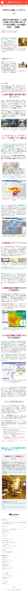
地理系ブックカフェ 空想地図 (9, 40)
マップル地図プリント (6, 544)
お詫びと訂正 (4, 526)
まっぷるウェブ (5, 534)
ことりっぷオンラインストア (7, 538)
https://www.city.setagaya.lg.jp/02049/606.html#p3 (14, 268)
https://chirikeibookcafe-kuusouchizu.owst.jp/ (14, 472)
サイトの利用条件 (5, 573)
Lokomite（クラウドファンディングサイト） (10, 546)
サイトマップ (4, 579)
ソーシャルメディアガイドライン (8, 575)
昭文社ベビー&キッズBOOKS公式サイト (9, 542)
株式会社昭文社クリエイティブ (7, 561)
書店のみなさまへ (5, 519)
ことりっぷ (4, 536)
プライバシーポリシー (6, 572)
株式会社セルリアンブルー (7, 568)
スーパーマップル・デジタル (7, 548)
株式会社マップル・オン (6, 563)
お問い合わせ (4, 583)
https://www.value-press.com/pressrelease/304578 (13, 503)
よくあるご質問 (5, 581)
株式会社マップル (5, 559)
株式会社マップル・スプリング (7, 566)
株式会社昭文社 (5, 557)
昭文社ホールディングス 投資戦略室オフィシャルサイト (12, 529)
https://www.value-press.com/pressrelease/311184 (13, 507)
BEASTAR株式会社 (5, 564)
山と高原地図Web (5, 540)
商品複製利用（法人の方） (7, 577)
